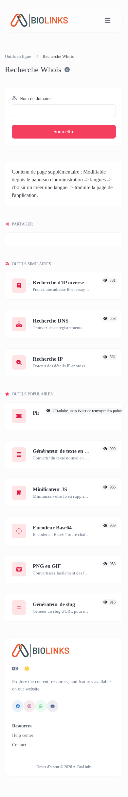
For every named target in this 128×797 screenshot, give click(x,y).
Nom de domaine (34, 98)
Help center (22, 735)
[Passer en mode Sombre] (27, 669)
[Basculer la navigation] (107, 20)
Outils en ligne (18, 56)
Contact (19, 744)
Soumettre (63, 131)
